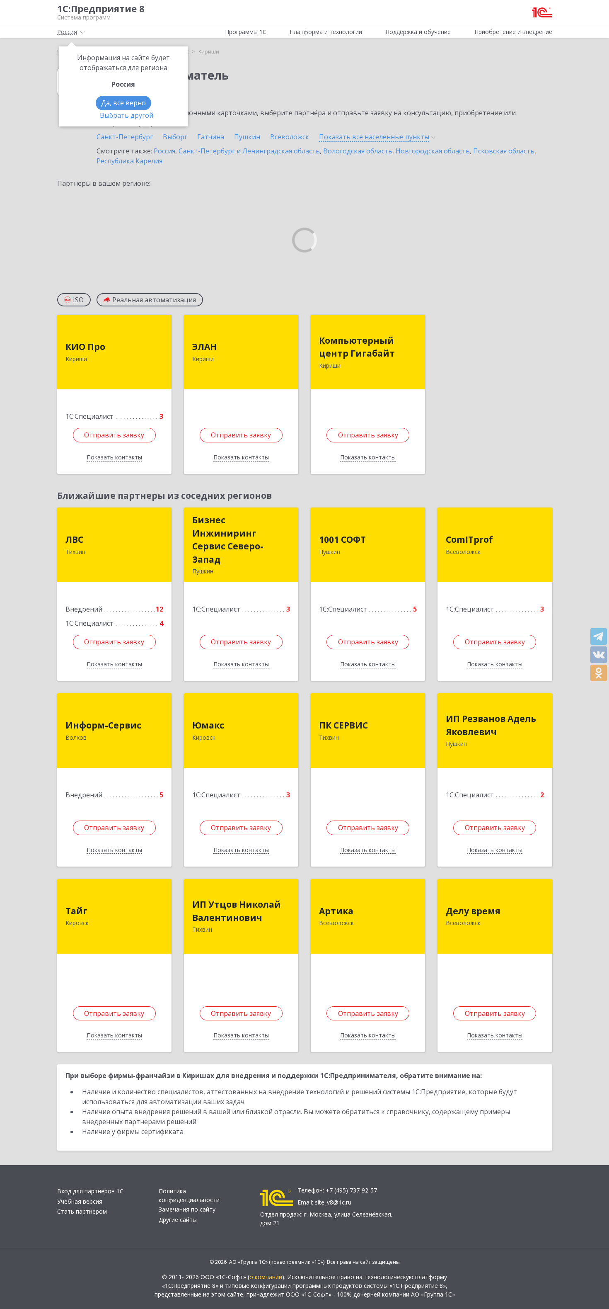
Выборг (175, 136)
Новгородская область (433, 150)
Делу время (473, 911)
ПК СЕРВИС (343, 725)
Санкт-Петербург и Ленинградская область (249, 150)
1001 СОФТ (342, 539)
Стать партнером (82, 1211)
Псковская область (503, 150)
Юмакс (208, 725)
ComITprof (469, 539)
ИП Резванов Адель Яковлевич (491, 725)
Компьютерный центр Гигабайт (357, 347)
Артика (336, 911)
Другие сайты (178, 1220)
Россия (164, 150)
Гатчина (210, 136)
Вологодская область (357, 150)
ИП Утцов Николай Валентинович (236, 911)
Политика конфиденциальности (189, 1195)
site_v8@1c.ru (333, 1202)
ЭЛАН (204, 346)
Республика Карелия (129, 160)
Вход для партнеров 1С (90, 1191)
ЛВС (74, 539)
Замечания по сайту (187, 1209)
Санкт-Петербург (125, 136)
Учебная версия (79, 1201)
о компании (265, 1277)
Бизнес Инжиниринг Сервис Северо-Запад (227, 539)
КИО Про (85, 346)
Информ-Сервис (103, 725)
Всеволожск (289, 136)
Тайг (76, 911)
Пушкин (247, 136)
